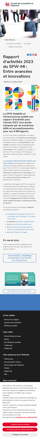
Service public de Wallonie (14, 365)
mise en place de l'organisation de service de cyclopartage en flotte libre (20, 228)
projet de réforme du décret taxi (20, 224)
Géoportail (8, 348)
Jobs (5, 374)
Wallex (7, 368)
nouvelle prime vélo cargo (18, 232)
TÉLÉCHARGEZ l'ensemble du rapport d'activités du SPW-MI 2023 (20, 258)
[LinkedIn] (30, 55)
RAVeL (6, 339)
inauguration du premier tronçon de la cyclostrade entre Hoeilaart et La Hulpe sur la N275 (21, 216)
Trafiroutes (8, 345)
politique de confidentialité (26, 417)
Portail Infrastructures (12, 336)
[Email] (35, 55)
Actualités (27, 44)
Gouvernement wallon (12, 362)
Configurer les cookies (20, 435)
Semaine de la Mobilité (12, 323)
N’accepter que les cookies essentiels (20, 429)
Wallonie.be (8, 359)
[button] (33, 55)
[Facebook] (28, 55)
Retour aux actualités (19, 291)
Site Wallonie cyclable (12, 342)
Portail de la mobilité (13, 44)
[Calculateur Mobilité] (20, 279)
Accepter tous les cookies (20, 424)
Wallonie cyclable (10, 326)
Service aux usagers (11, 320)
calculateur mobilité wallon (25, 221)
